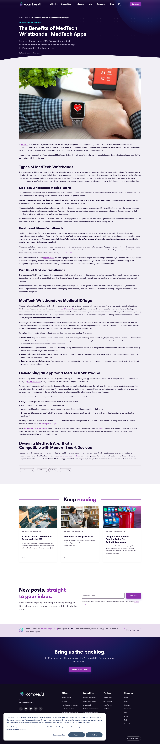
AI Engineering (87, 705)
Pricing (64, 701)
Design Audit (108, 697)
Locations (127, 709)
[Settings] (119, 4)
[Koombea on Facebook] (31, 709)
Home (21, 17)
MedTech (24, 144)
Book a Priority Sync (80, 669)
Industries (80, 4)
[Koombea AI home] (30, 4)
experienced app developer (69, 456)
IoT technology (67, 253)
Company (101, 4)
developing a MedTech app (35, 428)
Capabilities (66, 4)
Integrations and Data (90, 712)
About (126, 697)
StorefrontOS (108, 705)
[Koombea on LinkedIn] (21, 709)
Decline (94, 735)
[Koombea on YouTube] (26, 709)
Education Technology (27, 470)
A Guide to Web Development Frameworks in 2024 (37, 538)
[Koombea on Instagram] (36, 709)
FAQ (125, 720)
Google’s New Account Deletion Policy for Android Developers (117, 539)
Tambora (106, 709)
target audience (33, 381)
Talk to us (135, 4)
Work (91, 4)
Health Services (41, 470)
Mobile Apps (53, 470)
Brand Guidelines (130, 724)
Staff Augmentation (68, 709)
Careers (127, 705)
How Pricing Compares (69, 705)
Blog (112, 4)
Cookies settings (59, 735)
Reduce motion (134, 738)
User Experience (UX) (48, 424)
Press (126, 716)
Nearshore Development (70, 712)
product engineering (49, 629)
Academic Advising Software (78, 536)
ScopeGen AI (108, 701)
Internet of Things (66, 470)
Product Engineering (89, 697)
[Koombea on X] (41, 709)
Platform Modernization (91, 709)
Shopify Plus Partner (90, 701)
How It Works (66, 697)
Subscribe (133, 596)
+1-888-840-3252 (26, 702)
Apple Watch (48, 258)
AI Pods (53, 4)
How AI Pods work (132, 630)
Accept (76, 735)
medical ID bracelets (65, 309)
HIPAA (101, 428)
